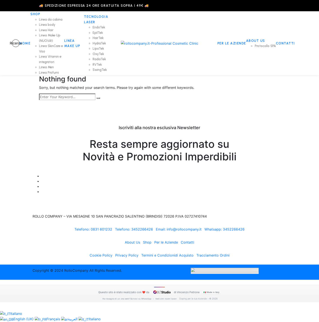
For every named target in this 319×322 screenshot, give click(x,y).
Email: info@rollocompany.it (179, 229)
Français (53, 319)
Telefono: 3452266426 (134, 229)
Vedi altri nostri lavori (166, 299)
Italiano (16, 313)
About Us (132, 242)
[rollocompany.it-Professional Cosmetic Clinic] (159, 43)
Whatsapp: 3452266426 (224, 229)
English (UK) (24, 319)
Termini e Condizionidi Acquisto (167, 255)
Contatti (187, 242)
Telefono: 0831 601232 (93, 229)
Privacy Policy (126, 255)
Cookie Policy (101, 255)
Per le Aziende (166, 242)
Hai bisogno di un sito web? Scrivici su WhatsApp (127, 299)
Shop (147, 242)
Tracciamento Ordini (213, 255)
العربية (73, 319)
